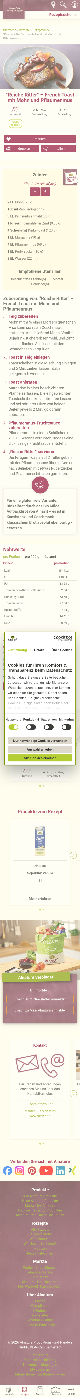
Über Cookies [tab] (62, 650)
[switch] (31, 727)
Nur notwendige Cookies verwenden (40, 740)
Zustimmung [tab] (17, 650)
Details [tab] (39, 650)
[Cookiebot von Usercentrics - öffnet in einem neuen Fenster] (55, 638)
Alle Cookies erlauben (40, 758)
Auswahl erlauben (40, 749)
